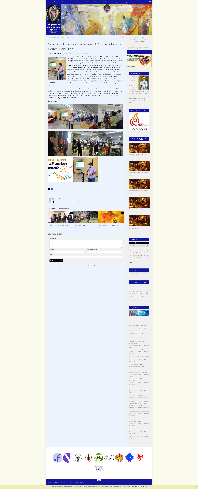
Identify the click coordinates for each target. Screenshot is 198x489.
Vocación (97, 2)
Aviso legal (115, 2)
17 (130, 255)
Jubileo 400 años (142, 2)
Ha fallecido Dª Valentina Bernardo (108, 225)
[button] (60, 116)
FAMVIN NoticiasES (137, 329)
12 (136, 252)
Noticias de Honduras (55, 37)
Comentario (53, 238)
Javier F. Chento (63, 484)
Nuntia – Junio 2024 (79, 225)
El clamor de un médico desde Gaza (138, 349)
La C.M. (61, 2)
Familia (54, 2)
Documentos (79, 2)
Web (51, 254)
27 (139, 257)
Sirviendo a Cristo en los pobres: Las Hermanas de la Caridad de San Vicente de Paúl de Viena (138, 403)
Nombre (52, 249)
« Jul (130, 262)
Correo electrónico (92, 249)
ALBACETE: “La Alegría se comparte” (59, 225)
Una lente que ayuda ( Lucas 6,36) (138, 395)
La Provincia (69, 2)
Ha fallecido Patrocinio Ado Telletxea (138, 293)
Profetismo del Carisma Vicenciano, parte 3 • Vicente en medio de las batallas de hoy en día (138, 419)
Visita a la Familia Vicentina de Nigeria (139, 411)
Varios (66, 37)
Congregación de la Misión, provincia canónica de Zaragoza (68, 482)
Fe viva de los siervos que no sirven (138, 372)
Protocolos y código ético (127, 2)
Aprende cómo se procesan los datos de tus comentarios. (88, 266)
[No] (196, 487)
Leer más (144, 486)
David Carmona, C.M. (56, 53)
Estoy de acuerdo (135, 486)
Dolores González (135, 286)
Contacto (105, 2)
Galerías (89, 2)
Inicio (48, 2)
